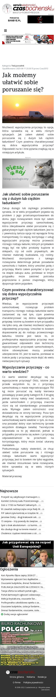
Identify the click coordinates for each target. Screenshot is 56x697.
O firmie (17, 682)
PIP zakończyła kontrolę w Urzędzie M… (20, 513)
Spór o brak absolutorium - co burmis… (20, 525)
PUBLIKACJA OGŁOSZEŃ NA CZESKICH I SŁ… (23, 587)
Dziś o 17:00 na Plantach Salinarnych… (20, 505)
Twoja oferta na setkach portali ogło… (19, 590)
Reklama (31, 676)
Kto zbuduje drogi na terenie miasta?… (20, 529)
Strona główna (17, 676)
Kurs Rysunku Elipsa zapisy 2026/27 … (19, 575)
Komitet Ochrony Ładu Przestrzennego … (21, 501)
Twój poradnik (17, 65)
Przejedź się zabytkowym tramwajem (19, 497)
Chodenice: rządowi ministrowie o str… (20, 533)
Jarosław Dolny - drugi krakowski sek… (20, 517)
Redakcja (42, 676)
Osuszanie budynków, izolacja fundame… (21, 606)
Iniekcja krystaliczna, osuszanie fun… (18, 598)
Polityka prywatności (33, 682)
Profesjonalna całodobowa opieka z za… (20, 602)
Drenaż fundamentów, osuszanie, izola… (20, 610)
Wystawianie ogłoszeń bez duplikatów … (20, 579)
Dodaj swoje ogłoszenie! (15, 614)
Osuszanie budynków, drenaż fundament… (21, 583)
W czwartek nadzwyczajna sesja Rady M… (21, 509)
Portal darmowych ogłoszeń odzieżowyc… (21, 594)
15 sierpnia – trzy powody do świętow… (20, 521)
